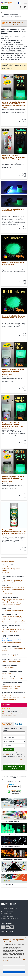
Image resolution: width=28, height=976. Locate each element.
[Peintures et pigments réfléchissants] (14, 840)
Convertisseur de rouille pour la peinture (12, 679)
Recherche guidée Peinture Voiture (14, 767)
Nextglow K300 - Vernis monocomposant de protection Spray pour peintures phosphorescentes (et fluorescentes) (14, 532)
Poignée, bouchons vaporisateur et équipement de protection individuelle (12, 617)
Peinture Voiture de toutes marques (11, 871)
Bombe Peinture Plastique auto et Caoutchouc (11, 569)
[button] (20, 3)
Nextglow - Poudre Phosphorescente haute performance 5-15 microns (13, 317)
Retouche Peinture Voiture (9, 567)
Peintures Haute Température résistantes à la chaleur (13, 649)
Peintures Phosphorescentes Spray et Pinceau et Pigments (12, 639)
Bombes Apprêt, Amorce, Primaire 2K (12, 601)
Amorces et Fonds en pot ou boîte (11, 604)
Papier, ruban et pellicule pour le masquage (13, 622)
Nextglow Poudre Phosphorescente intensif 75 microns (13, 263)
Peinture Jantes (6, 572)
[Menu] (25, 3)
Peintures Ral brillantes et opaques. (11, 821)
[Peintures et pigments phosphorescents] (14, 828)
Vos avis (7, 704)
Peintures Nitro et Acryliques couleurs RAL (13, 587)
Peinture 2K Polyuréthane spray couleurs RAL (13, 590)
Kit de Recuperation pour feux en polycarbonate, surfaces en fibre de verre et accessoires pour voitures (13, 697)
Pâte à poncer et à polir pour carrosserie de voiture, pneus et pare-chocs (13, 630)
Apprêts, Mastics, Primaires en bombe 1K (13, 599)
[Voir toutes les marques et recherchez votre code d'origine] (14, 865)
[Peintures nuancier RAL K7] (14, 878)
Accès (6, 7)
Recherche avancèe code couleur (11, 760)
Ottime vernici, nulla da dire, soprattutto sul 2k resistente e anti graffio (13, 714)
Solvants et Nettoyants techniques (11, 686)
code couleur (6, 754)
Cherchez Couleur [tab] (9, 724)
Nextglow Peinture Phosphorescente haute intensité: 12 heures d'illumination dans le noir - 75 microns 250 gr (13, 372)
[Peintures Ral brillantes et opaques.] (14, 815)
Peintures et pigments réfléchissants (11, 846)
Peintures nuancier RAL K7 (8, 884)
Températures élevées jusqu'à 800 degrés (12, 859)
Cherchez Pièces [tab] (21, 724)
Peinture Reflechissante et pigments (11, 642)
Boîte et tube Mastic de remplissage (11, 603)
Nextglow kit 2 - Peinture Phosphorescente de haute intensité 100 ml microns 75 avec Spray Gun (13, 157)
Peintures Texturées (7, 593)
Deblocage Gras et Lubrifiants (10, 688)
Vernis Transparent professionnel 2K (12, 582)
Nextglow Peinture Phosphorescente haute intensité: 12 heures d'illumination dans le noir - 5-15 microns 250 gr (13, 425)
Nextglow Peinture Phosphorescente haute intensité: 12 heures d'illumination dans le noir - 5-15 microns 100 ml (13, 479)
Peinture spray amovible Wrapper (11, 656)
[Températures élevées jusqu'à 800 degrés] (14, 853)
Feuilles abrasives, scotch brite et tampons (13, 620)
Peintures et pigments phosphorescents (12, 834)
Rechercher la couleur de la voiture (15, 23)
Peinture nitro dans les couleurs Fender (12, 610)
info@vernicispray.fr (10, 916)
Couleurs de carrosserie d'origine (10, 808)
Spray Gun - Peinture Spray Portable (11, 661)
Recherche (8, 750)
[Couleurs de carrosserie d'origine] (14, 803)
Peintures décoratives (8, 667)
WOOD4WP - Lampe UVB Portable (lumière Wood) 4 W (13, 210)
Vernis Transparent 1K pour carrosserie (12, 580)
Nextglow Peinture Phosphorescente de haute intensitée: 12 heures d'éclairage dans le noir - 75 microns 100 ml (13, 104)
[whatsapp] (14, 792)
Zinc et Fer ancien (7, 673)
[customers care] (14, 786)
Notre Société (4, 933)
